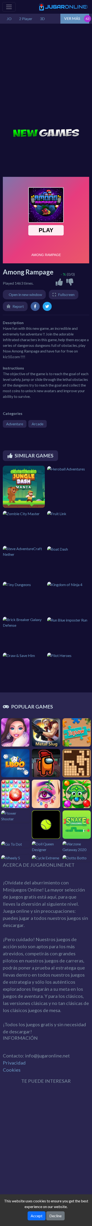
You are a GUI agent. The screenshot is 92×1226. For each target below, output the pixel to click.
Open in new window (25, 294)
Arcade (37, 424)
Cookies (12, 1070)
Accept (36, 1215)
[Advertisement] (46, 77)
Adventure (14, 424)
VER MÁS (72, 18)
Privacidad (14, 1062)
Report (18, 306)
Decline (55, 1215)
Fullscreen (66, 294)
